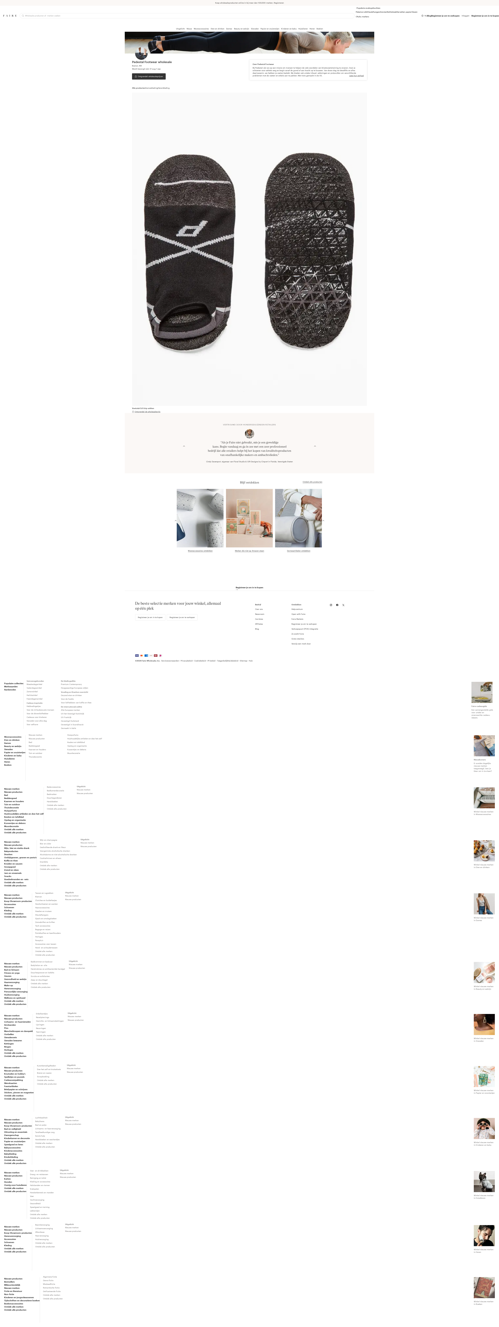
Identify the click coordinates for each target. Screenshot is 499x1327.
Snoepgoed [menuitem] (10, 867)
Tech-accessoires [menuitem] (42, 926)
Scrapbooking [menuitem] (43, 1076)
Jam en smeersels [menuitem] (13, 873)
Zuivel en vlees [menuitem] (11, 870)
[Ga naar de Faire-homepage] (10, 16)
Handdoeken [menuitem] (52, 801)
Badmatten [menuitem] (52, 794)
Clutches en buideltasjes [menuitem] (46, 900)
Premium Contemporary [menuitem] (71, 684)
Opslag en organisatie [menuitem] (77, 746)
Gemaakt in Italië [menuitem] (68, 728)
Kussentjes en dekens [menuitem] (76, 749)
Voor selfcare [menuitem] (32, 724)
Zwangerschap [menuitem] (11, 1135)
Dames (229, 29)
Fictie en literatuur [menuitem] (13, 1291)
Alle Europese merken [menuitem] (70, 710)
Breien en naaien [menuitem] (44, 1073)
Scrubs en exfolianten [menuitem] (40, 976)
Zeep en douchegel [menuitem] (39, 980)
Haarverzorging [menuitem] (11, 982)
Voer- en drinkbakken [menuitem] (39, 1171)
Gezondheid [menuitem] (35, 1203)
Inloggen (465, 16)
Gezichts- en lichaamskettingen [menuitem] (50, 1021)
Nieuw (189, 29)
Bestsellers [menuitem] (9, 1281)
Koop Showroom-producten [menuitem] (18, 901)
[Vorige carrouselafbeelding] (184, 446)
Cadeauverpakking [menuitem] (13, 1080)
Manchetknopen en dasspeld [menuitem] (18, 1031)
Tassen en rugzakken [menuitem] (44, 893)
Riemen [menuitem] (38, 897)
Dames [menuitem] (7, 743)
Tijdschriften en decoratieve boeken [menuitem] (22, 1300)
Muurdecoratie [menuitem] (73, 753)
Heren (312, 29)
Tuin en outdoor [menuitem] (35, 753)
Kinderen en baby (288, 29)
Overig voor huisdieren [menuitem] (15, 1185)
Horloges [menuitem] (39, 937)
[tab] (138, 88)
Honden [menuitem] (8, 1182)
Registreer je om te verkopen (445, 15)
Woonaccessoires (201, 29)
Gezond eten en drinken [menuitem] (71, 695)
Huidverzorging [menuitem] (11, 994)
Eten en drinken (217, 29)
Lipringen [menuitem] (40, 1024)
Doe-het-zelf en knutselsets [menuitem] (49, 1069)
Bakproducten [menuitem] (11, 851)
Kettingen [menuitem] (9, 1043)
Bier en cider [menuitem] (45, 844)
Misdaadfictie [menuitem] (49, 1284)
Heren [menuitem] (7, 761)
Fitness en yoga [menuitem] (12, 973)
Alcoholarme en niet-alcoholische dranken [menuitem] (58, 854)
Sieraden (255, 29)
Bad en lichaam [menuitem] (11, 969)
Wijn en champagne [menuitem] (48, 840)
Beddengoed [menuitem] (34, 746)
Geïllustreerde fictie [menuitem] (52, 1291)
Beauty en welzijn (241, 29)
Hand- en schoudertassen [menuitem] (46, 948)
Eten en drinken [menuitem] (12, 740)
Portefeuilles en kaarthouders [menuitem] (48, 933)
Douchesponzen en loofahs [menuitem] (42, 972)
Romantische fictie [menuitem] (51, 1288)
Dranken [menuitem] (8, 854)
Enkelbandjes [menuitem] (42, 1014)
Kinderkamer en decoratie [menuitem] (17, 1138)
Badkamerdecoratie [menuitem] (55, 790)
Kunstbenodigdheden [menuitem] (46, 1066)
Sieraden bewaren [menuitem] (13, 1040)
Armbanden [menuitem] (10, 1025)
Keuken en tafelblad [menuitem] (76, 742)
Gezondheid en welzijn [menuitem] (15, 979)
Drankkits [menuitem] (44, 862)
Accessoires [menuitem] (10, 904)
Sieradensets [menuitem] (10, 1037)
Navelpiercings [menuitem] (42, 1017)
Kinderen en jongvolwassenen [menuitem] (19, 1297)
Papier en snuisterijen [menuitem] (14, 752)
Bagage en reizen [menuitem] (42, 929)
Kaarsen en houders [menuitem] (37, 749)
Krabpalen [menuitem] (34, 1189)
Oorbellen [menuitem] (9, 1034)
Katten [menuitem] (7, 1179)
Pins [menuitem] (6, 1028)
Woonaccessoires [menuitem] (12, 737)
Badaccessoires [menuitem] (54, 787)
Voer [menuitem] (32, 1196)
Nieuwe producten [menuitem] (37, 738)
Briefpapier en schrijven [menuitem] (16, 1089)
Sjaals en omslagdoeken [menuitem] (46, 918)
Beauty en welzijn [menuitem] (12, 746)
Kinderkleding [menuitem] (11, 1157)
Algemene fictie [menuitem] (50, 1277)
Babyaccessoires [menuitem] (12, 1147)
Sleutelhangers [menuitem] (41, 915)
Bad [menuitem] (30, 742)
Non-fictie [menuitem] (9, 1294)
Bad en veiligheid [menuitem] (12, 1129)
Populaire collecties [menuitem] (13, 683)
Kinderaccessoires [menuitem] (13, 1150)
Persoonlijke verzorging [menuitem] (16, 991)
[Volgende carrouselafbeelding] (315, 446)
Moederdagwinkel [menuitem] (34, 684)
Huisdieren (303, 29)
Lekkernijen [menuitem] (35, 1211)
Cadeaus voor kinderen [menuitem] (37, 717)
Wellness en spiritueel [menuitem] (14, 998)
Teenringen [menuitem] (41, 1032)
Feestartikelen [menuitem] (11, 1086)
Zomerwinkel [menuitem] (32, 691)
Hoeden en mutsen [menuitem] (43, 911)
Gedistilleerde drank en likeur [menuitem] (53, 847)
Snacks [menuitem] (7, 876)
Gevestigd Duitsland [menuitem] (70, 721)
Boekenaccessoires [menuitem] (13, 1303)
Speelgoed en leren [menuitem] (13, 1144)
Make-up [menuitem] (8, 985)
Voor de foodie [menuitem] (67, 699)
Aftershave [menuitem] (40, 1232)
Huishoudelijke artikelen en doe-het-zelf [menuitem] (84, 738)
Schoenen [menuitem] (9, 907)
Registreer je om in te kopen (485, 15)
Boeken (320, 29)
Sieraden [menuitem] (8, 749)
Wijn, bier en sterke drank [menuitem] (16, 848)
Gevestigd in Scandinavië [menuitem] (72, 724)
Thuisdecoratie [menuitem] (35, 757)
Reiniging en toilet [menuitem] (38, 1178)
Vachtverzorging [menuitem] (37, 1200)
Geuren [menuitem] (7, 976)
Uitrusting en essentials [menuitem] (15, 1132)
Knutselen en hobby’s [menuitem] (14, 1073)
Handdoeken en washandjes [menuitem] (47, 1139)
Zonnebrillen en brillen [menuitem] (45, 922)
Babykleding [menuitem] (10, 1154)
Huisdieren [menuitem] (9, 758)
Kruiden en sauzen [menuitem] (13, 863)
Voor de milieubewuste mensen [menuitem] (40, 710)
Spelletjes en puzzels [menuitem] (14, 1077)
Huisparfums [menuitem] (72, 735)
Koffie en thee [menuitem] (11, 860)
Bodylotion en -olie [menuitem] (39, 965)
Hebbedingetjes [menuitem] (34, 706)
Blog (429, 15)
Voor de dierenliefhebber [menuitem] (37, 713)
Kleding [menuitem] (8, 910)
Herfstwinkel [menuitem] (32, 695)
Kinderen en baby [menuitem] (13, 755)
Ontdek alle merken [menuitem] (14, 829)
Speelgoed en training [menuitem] (40, 1207)
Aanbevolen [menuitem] (10, 689)
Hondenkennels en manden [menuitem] (42, 1192)
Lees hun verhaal (356, 75)
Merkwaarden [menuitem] (11, 686)
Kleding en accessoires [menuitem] (40, 1181)
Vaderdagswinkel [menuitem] (34, 688)
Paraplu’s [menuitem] (39, 940)
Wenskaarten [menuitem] (10, 1083)
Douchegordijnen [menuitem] (54, 798)
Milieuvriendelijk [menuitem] (12, 1285)
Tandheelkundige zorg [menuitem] (45, 1132)
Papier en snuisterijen (270, 29)
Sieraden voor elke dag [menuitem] (37, 721)
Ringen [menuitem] (7, 1046)
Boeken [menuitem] (8, 765)
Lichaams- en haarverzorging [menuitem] (48, 1128)
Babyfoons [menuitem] (39, 1121)
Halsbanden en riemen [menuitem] (40, 1185)
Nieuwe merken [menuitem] (35, 735)
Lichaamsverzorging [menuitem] (44, 1228)
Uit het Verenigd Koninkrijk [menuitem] (72, 714)
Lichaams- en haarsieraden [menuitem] (17, 1021)
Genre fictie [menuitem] (48, 1280)
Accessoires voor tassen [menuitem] (45, 944)
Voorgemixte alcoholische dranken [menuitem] (55, 851)
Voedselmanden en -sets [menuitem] (16, 879)
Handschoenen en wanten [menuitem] (46, 904)
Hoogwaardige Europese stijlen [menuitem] (74, 688)
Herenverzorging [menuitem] (12, 988)
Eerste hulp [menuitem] (40, 1136)
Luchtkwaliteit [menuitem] (41, 1118)
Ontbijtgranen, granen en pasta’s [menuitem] (20, 857)
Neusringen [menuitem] (41, 1028)
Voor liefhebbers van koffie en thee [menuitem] (76, 702)
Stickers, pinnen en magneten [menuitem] (19, 1092)
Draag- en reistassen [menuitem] (39, 1174)
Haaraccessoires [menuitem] (42, 907)
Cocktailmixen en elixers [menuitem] (50, 858)
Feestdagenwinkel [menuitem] (34, 699)
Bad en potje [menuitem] (40, 1125)
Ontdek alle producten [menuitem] (15, 832)
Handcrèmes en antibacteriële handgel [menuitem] (48, 969)
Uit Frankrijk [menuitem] (66, 717)
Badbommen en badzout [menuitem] (41, 962)
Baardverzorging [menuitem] (42, 1225)
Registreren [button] (279, 3)
